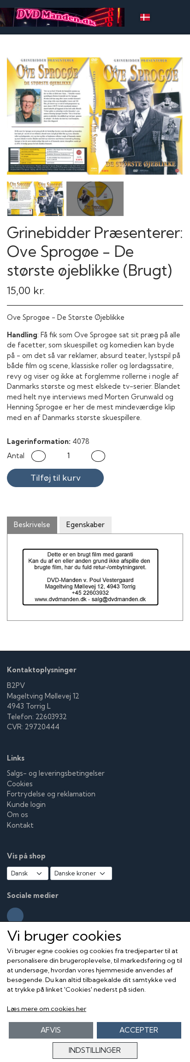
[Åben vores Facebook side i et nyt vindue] (15, 916)
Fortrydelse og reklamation (51, 793)
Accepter (138, 1030)
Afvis (51, 1030)
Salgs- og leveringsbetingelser (56, 773)
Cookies (20, 783)
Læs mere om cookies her (46, 1009)
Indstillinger (95, 1050)
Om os (17, 814)
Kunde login (26, 804)
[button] (38, 456)
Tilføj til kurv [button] (55, 477)
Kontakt (20, 825)
